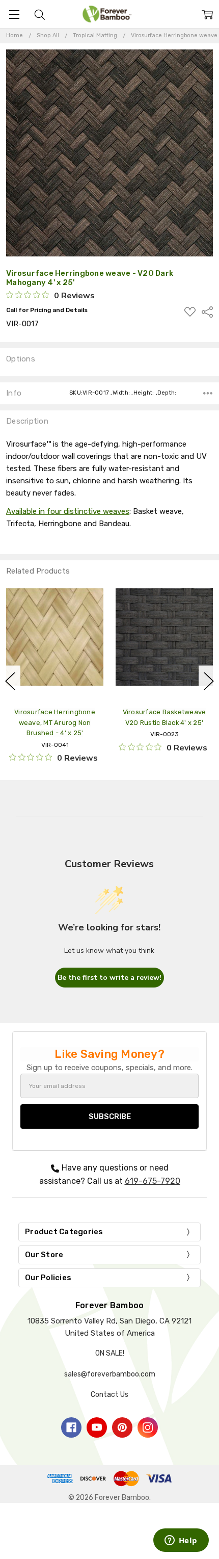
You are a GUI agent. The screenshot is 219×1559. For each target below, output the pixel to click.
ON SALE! (109, 1353)
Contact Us (109, 1394)
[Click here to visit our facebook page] (71, 1427)
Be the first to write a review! (109, 977)
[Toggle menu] (14, 14)
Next (209, 681)
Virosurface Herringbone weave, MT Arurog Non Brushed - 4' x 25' (54, 722)
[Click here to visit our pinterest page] (122, 1427)
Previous (10, 681)
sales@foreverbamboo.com (109, 1374)
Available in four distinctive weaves (67, 511)
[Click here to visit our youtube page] (97, 1427)
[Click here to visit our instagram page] (148, 1427)
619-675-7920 (152, 1181)
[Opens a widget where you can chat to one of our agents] (181, 1541)
